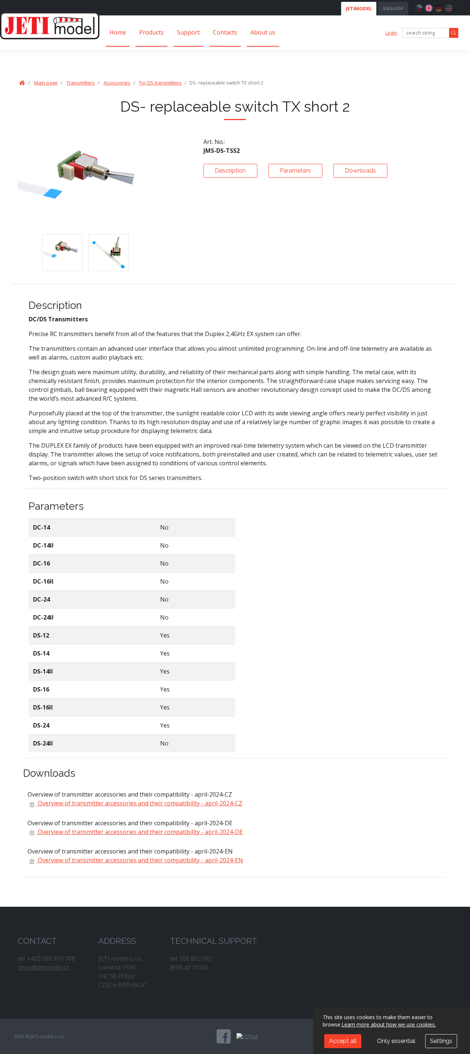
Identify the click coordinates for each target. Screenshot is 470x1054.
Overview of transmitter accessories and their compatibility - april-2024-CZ (139, 803)
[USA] (448, 7)
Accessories (117, 82)
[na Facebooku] (223, 1036)
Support (188, 32)
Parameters (295, 170)
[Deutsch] (438, 7)
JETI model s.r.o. (50, 25)
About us (262, 32)
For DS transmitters (160, 82)
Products (151, 32)
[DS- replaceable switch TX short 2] (62, 252)
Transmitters (80, 82)
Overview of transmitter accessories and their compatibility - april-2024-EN (139, 860)
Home (117, 32)
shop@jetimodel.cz (43, 967)
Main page (46, 82)
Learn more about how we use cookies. (388, 1024)
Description (230, 170)
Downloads (360, 170)
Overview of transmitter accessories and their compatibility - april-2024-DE (139, 832)
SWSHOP (393, 8)
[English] (429, 7)
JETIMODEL (359, 8)
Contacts (225, 32)
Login (391, 32)
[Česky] (419, 7)
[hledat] (453, 33)
